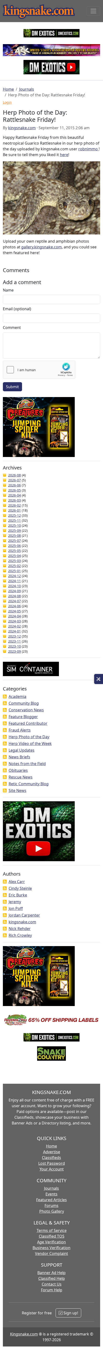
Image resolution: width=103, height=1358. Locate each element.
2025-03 (14, 560)
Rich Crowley (20, 935)
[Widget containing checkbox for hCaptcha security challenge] (39, 370)
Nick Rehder (20, 928)
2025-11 (14, 520)
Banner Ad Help (51, 1272)
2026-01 (14, 510)
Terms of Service (52, 1230)
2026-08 (14, 475)
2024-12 (14, 576)
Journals (26, 89)
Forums (51, 1205)
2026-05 (14, 490)
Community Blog (24, 703)
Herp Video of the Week (30, 743)
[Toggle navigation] (93, 11)
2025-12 (14, 515)
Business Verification (51, 1247)
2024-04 (14, 616)
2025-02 (14, 565)
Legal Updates (21, 750)
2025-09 (14, 530)
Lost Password (51, 1163)
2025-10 (14, 525)
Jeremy (15, 901)
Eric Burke (18, 895)
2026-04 (14, 495)
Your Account (52, 1169)
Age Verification (51, 1242)
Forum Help (51, 1290)
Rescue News (21, 777)
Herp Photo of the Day (29, 736)
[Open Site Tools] (98, 679)
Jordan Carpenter (24, 915)
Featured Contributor (28, 723)
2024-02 (14, 626)
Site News (17, 790)
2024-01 (14, 631)
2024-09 (14, 591)
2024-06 (14, 606)
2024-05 (14, 611)
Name (8, 290)
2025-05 (14, 550)
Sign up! (70, 1313)
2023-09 (14, 651)
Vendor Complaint (51, 1253)
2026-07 (14, 480)
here (64, 154)
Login (7, 102)
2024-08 (14, 596)
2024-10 (14, 586)
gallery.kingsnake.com (41, 247)
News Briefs (19, 757)
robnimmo (88, 149)
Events (51, 1194)
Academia (17, 696)
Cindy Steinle (20, 888)
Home (8, 89)
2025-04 (14, 555)
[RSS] (5, 696)
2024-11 (14, 581)
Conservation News (26, 710)
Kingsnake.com (24, 1334)
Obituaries (18, 770)
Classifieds (51, 1157)
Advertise (51, 1151)
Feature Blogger (23, 716)
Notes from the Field (27, 763)
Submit (12, 386)
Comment (12, 327)
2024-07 (14, 601)
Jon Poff (16, 908)
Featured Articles (51, 1199)
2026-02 (14, 505)
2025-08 (14, 535)
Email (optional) (17, 308)
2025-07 (14, 540)
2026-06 (14, 485)
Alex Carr (17, 881)
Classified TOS (51, 1236)
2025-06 (14, 545)
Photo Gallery (51, 1211)
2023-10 (14, 646)
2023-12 (14, 636)
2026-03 (14, 500)
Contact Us (52, 1284)
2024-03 (14, 621)
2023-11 (14, 641)
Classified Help (51, 1278)
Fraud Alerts (20, 730)
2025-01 (14, 570)
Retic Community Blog (29, 783)
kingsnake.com (22, 127)
